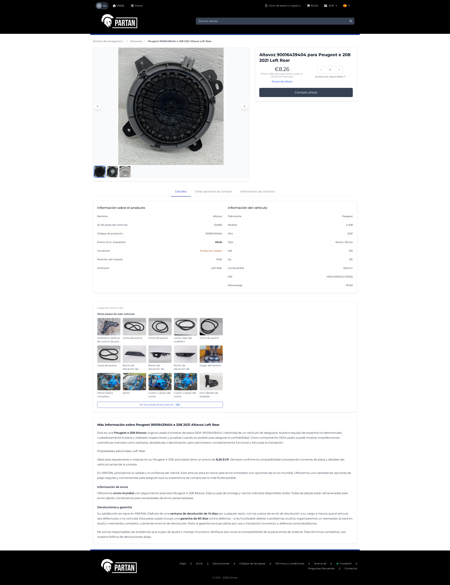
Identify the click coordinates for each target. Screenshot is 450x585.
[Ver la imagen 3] (125, 171)
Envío (199, 563)
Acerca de (320, 563)
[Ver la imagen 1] (99, 171)
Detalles (181, 191)
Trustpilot (346, 563)
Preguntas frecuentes (321, 568)
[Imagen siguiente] (244, 106)
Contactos (351, 568)
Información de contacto (257, 191)
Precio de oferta (282, 81)
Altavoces (136, 41)
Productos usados (211, 250)
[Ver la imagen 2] (112, 171)
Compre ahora (306, 92)
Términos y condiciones (289, 563)
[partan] (119, 566)
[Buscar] (350, 21)
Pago (183, 563)
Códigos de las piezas (252, 563)
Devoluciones (221, 563)
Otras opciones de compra (213, 191)
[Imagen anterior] (97, 106)
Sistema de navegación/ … (109, 41)
